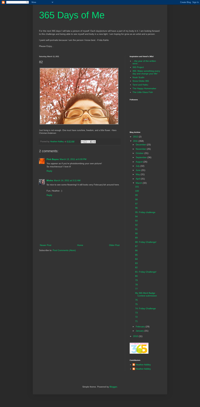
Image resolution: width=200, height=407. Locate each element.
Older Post (114, 245)
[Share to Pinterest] (94, 141)
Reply (49, 171)
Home (80, 245)
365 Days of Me (72, 15)
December (141, 144)
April (138, 178)
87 (136, 246)
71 (136, 321)
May (138, 174)
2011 (135, 141)
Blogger (113, 386)
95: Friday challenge (145, 212)
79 (136, 280)
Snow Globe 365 (140, 81)
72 (136, 317)
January (140, 330)
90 (136, 233)
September (141, 157)
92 (136, 225)
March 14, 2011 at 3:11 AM (67, 180)
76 (136, 300)
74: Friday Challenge (145, 308)
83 (136, 263)
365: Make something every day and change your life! (146, 72)
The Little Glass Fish (142, 92)
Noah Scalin (138, 77)
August (139, 161)
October (140, 153)
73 (136, 312)
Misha (50, 180)
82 (136, 267)
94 (136, 216)
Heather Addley (143, 364)
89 (136, 237)
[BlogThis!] (85, 141)
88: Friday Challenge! (145, 242)
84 (136, 259)
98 (136, 199)
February (140, 326)
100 (137, 191)
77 (136, 289)
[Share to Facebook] (91, 141)
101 (137, 186)
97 (136, 203)
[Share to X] (88, 141)
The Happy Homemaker (144, 88)
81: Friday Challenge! (145, 272)
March (139, 183)
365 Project (138, 67)
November (141, 149)
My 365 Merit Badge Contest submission (146, 294)
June (138, 170)
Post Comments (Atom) (64, 250)
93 (136, 220)
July (138, 166)
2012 (136, 136)
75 (136, 304)
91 (136, 229)
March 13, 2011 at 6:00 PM (73, 159)
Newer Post (45, 245)
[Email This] (82, 141)
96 (136, 208)
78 (136, 284)
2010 (136, 336)
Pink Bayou (53, 159)
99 (136, 195)
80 (136, 276)
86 (136, 250)
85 (136, 255)
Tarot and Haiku (140, 84)
